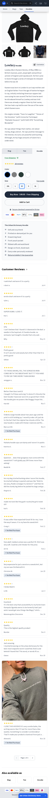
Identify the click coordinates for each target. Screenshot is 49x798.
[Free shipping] (40, 3)
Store (5, 9)
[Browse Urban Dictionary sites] (5, 3)
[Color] (7, 174)
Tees (21, 9)
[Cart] (45, 3)
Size (6, 181)
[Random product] (30, 3)
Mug (9, 151)
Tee (24, 151)
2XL (8, 186)
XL (35, 186)
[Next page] (32, 758)
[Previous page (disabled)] (16, 758)
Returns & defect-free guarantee (20, 255)
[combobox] (21, 3)
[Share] (36, 3)
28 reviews (19, 164)
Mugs (14, 9)
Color (7, 169)
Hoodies (29, 9)
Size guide (40, 181)
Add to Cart (24, 202)
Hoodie (40, 151)
